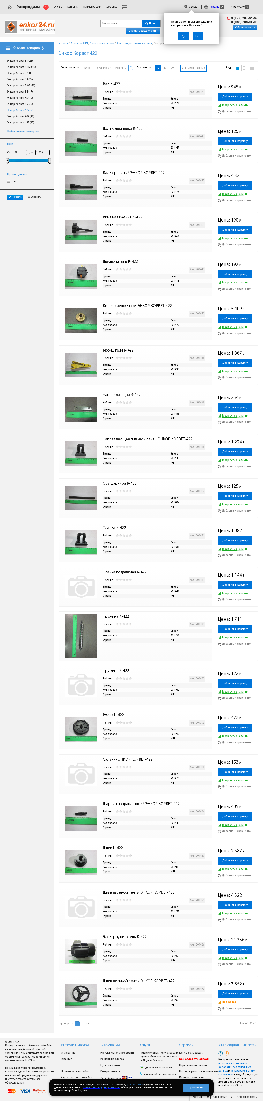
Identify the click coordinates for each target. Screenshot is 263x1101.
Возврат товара (110, 1071)
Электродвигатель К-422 (125, 937)
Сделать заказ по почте (158, 1067)
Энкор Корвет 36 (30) (20, 104)
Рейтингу (120, 68)
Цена (10, 144)
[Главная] (10, 7)
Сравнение (220, 1097)
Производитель (17, 174)
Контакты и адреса (112, 1059)
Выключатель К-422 (120, 262)
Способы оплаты (111, 1078)
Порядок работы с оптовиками (198, 1071)
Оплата (58, 7)
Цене (87, 68)
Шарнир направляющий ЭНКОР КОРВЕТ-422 (141, 804)
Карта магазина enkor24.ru (77, 1077)
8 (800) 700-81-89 (244, 22)
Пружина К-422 (116, 617)
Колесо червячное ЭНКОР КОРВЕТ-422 (137, 306)
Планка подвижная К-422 (125, 572)
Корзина (216, 7)
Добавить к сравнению (236, 111)
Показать (17, 197)
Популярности (103, 68)
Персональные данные (193, 1065)
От (8, 152)
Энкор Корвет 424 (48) (20, 116)
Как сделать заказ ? (191, 1053)
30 (157, 68)
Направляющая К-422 (122, 395)
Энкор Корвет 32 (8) (19, 73)
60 (165, 68)
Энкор (16, 181)
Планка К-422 (114, 528)
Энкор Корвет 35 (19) (20, 98)
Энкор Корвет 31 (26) (20, 61)
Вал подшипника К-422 (123, 129)
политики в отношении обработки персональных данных (234, 1067)
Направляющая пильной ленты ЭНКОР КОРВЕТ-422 (147, 439)
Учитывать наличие (193, 68)
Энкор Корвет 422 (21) (20, 110)
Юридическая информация (117, 1053)
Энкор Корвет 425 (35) (20, 122)
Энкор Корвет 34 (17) (20, 91)
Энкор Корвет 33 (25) (20, 79)
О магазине (68, 1053)
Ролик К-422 (113, 715)
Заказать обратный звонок (159, 1074)
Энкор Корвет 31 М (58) (21, 67)
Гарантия (66, 1059)
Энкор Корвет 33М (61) (21, 85)
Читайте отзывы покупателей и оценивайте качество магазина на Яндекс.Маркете (159, 1056)
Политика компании (191, 1077)
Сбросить (36, 197)
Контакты (72, 7)
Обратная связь (245, 27)
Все (87, 1023)
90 (172, 68)
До (31, 152)
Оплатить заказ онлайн (143, 30)
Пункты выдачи (92, 7)
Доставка (111, 7)
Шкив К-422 (113, 848)
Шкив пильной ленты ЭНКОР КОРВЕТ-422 (139, 893)
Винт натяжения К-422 (122, 217)
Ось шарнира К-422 (120, 483)
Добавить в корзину (235, 96)
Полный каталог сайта (75, 1071)
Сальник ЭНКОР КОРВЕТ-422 (127, 760)
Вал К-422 (111, 84)
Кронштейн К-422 (118, 350)
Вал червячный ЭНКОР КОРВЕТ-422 (134, 173)
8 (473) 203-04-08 (244, 18)
